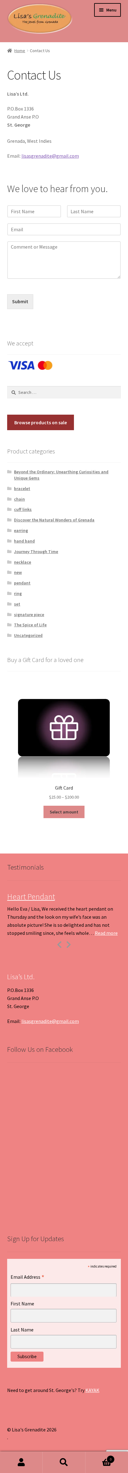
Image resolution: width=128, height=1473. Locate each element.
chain (19, 499)
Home (19, 50)
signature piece (29, 614)
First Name (22, 1303)
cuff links (23, 509)
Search (64, 1462)
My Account (21, 1462)
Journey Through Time (36, 551)
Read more (106, 933)
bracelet (22, 488)
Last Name (22, 1330)
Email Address (27, 1277)
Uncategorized (28, 635)
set (17, 604)
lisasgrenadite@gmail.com (50, 156)
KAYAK (92, 1390)
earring (21, 530)
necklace (22, 562)
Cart (98, 1457)
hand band (24, 541)
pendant (22, 583)
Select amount (64, 812)
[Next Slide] (68, 943)
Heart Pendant (31, 897)
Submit (20, 301)
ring (18, 593)
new (18, 572)
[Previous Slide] (59, 943)
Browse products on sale (40, 423)
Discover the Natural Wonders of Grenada (54, 520)
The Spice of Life (30, 625)
